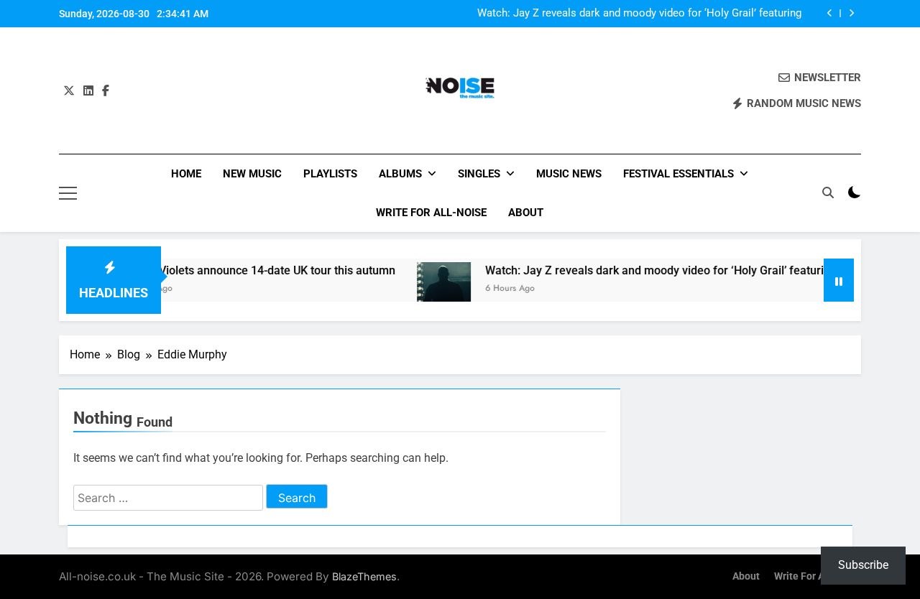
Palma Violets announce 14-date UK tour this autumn (247, 270)
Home (186, 173)
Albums (400, 173)
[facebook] (106, 91)
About (525, 212)
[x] (69, 91)
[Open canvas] (68, 193)
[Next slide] (851, 13)
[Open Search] (828, 192)
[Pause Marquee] (839, 280)
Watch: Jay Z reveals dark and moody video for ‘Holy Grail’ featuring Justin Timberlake (639, 13)
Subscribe (863, 565)
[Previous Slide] (830, 13)
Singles (479, 173)
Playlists (330, 173)
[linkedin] (88, 91)
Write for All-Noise (431, 212)
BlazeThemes (364, 576)
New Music (252, 173)
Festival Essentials (678, 173)
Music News (569, 173)
